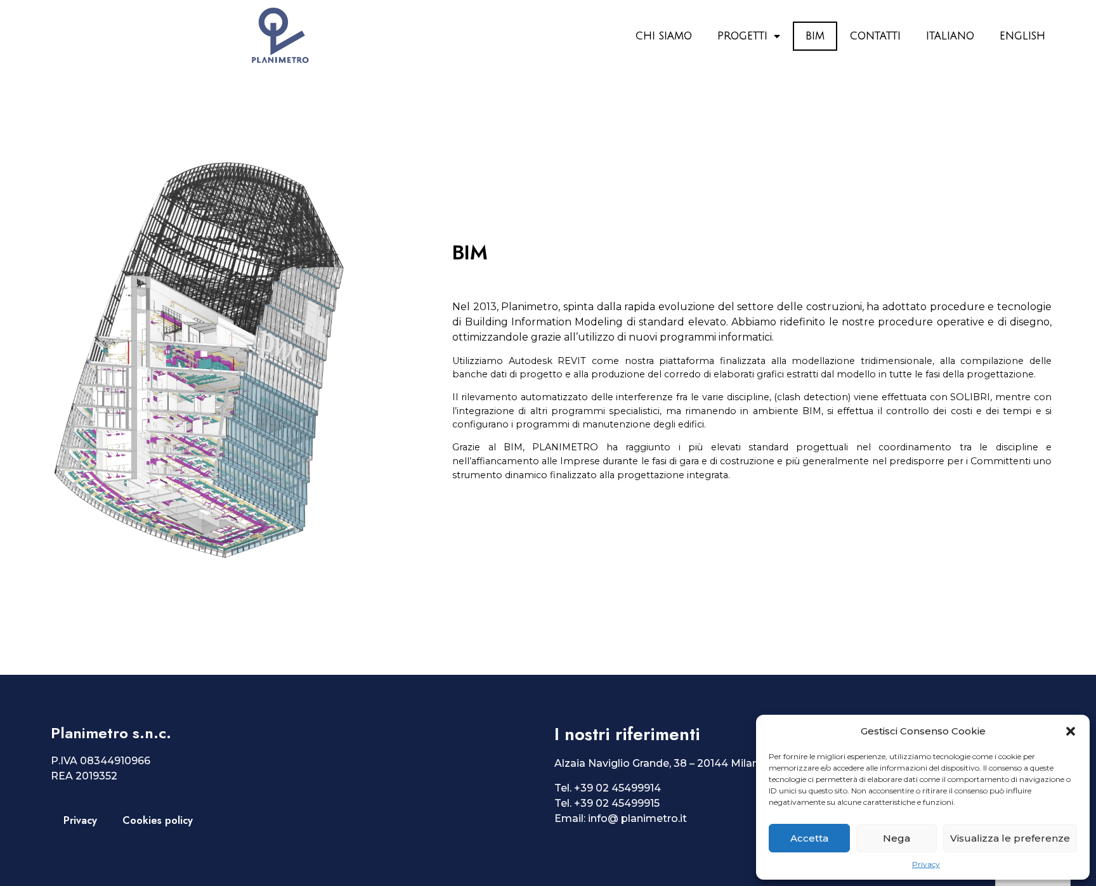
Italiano (950, 36)
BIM (815, 36)
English (1022, 36)
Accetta (809, 838)
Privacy (926, 864)
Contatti (875, 36)
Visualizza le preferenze (1010, 838)
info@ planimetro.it (637, 818)
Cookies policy (157, 820)
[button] (1070, 731)
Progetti (742, 36)
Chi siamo (664, 36)
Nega (896, 838)
